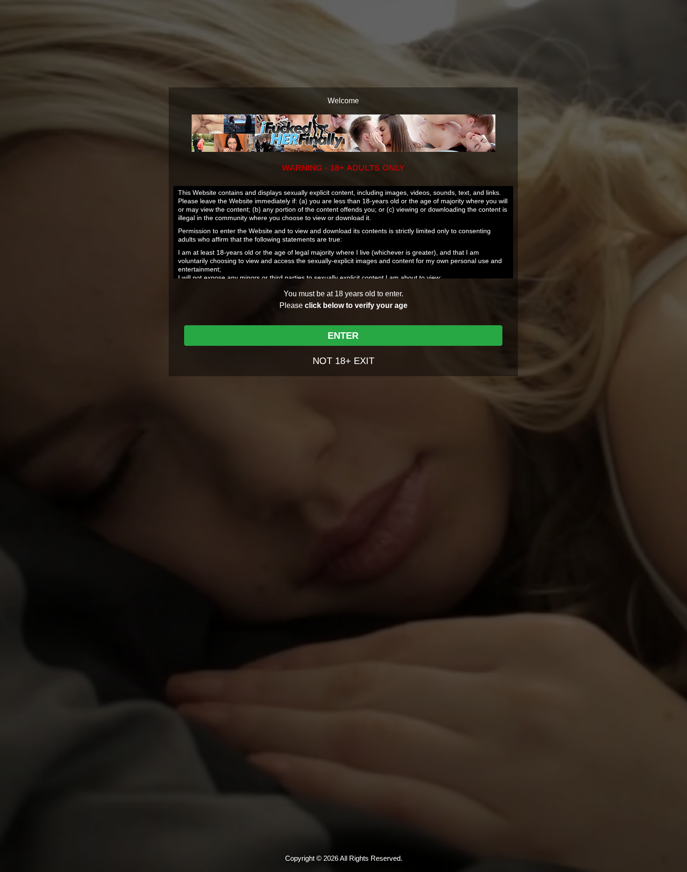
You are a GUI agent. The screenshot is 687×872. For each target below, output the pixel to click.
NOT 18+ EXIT (343, 361)
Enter (343, 335)
